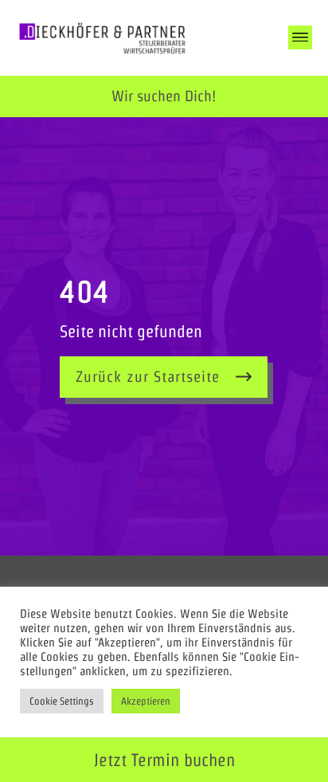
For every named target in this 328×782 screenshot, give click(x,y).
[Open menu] (300, 37)
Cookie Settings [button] (61, 701)
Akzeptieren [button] (145, 701)
